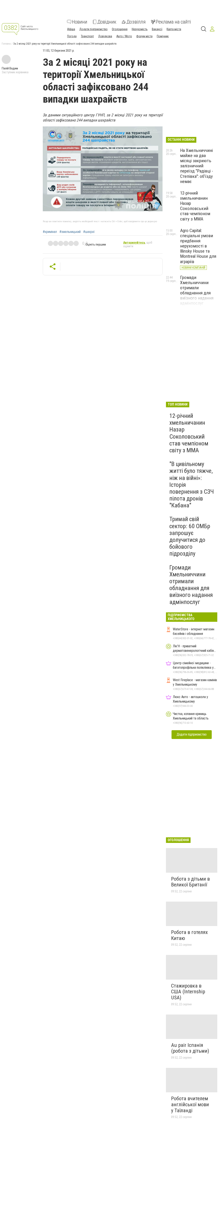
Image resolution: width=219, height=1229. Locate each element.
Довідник (106, 22)
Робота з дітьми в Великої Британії (190, 882)
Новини (79, 22)
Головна (6, 43)
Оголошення (119, 29)
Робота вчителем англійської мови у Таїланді (190, 1104)
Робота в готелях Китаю (189, 935)
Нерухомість (140, 29)
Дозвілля (136, 22)
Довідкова (105, 36)
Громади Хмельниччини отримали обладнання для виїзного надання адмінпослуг (196, 290)
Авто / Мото (124, 36)
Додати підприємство (93, 29)
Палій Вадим (10, 68)
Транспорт (87, 36)
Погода (72, 36)
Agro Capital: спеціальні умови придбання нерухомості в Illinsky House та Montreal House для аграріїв (198, 246)
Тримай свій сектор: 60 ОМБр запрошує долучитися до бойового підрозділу (189, 536)
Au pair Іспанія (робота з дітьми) (190, 1048)
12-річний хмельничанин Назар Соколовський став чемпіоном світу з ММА (195, 206)
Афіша (71, 29)
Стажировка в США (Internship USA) (188, 992)
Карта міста (174, 29)
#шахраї (89, 232)
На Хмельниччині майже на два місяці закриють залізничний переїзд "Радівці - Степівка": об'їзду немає (196, 166)
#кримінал (50, 232)
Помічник (163, 36)
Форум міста (144, 36)
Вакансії (157, 29)
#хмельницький (70, 232)
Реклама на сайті (173, 22)
